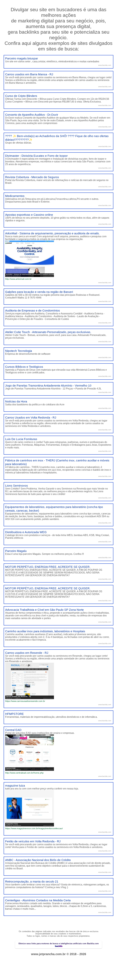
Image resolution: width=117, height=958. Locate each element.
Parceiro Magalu (16, 551)
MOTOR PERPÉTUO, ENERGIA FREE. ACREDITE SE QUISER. (47, 566)
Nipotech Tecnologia (18, 350)
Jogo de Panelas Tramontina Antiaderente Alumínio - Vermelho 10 (48, 385)
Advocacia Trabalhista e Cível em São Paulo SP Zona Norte (44, 609)
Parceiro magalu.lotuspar (21, 58)
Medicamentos (15, 196)
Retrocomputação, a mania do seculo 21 (31, 881)
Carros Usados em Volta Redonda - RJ (30, 417)
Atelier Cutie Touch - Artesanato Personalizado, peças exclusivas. (48, 332)
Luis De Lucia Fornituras (21, 439)
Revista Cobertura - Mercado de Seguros (32, 177)
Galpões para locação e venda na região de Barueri (39, 291)
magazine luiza (15, 785)
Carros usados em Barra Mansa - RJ (29, 74)
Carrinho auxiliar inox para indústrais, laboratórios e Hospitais (45, 631)
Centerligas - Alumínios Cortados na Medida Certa (38, 900)
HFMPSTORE (14, 713)
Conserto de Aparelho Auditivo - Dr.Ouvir (31, 114)
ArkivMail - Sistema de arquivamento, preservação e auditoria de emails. (52, 233)
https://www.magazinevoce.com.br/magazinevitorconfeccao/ (34, 828)
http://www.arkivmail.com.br (18, 279)
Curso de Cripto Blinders (21, 95)
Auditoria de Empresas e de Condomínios (32, 310)
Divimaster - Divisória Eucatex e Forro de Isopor (36, 155)
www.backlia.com (104, 65)
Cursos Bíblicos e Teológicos (24, 366)
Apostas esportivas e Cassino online (29, 214)
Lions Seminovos (16, 485)
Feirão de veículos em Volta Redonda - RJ (33, 841)
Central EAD (13, 730)
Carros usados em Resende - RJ (26, 652)
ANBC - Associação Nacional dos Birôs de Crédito (38, 860)
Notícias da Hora (16, 401)
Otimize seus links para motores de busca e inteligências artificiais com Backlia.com (58, 943)
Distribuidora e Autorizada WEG (26, 532)
